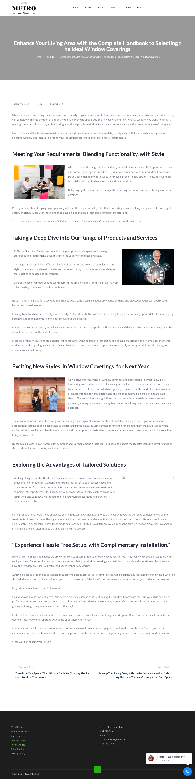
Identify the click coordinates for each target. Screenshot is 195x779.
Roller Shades (18, 744)
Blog (128, 7)
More (140, 7)
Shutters (115, 7)
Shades (101, 7)
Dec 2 (39, 103)
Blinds (88, 7)
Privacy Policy (18, 753)
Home (76, 7)
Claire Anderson (21, 103)
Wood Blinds (17, 727)
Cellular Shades (19, 740)
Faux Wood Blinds (20, 731)
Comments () (56, 103)
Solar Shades (17, 749)
